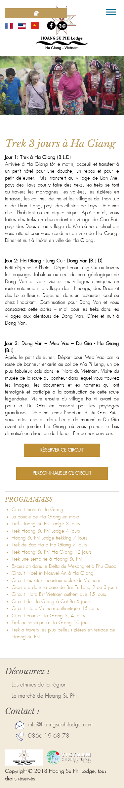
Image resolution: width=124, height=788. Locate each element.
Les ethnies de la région (39, 685)
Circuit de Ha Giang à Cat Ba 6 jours (51, 601)
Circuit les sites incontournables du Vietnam (56, 580)
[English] (22, 25)
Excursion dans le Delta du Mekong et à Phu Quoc (64, 566)
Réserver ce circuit (62, 450)
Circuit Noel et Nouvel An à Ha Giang (53, 573)
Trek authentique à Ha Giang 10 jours (51, 623)
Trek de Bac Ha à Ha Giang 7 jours (49, 545)
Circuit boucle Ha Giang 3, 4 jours (48, 616)
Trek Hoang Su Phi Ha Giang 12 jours (52, 552)
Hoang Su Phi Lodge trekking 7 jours (49, 538)
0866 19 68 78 (48, 736)
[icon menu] (111, 12)
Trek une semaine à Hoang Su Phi (47, 559)
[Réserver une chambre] (36, 13)
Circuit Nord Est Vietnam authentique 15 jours (59, 594)
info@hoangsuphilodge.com (60, 725)
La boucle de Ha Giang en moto (45, 517)
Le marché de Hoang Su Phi (44, 696)
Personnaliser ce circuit (62, 473)
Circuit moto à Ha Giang (37, 509)
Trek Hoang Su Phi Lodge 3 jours (46, 524)
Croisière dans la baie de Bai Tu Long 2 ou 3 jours (65, 587)
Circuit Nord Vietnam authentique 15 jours (55, 608)
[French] (9, 25)
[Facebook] (51, 25)
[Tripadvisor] (62, 25)
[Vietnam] (35, 25)
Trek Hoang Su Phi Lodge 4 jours (46, 531)
